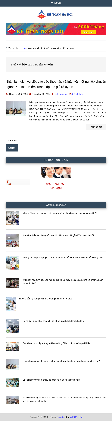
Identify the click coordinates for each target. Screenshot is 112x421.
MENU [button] (57, 3)
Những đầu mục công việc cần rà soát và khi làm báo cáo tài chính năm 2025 (60, 213)
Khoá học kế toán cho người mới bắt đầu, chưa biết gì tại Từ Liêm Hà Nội (58, 235)
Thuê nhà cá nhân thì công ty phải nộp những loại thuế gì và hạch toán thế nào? (61, 361)
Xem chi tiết (96, 127)
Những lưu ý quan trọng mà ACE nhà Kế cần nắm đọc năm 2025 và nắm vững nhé (63, 257)
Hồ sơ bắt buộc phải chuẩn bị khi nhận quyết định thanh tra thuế (53, 321)
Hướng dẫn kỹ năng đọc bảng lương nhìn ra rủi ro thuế (45, 299)
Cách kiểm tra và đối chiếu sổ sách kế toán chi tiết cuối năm (51, 380)
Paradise (61, 417)
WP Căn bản (76, 417)
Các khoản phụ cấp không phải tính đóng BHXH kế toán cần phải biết (56, 343)
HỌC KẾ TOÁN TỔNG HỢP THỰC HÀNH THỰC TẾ (56, 14)
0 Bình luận (77, 94)
